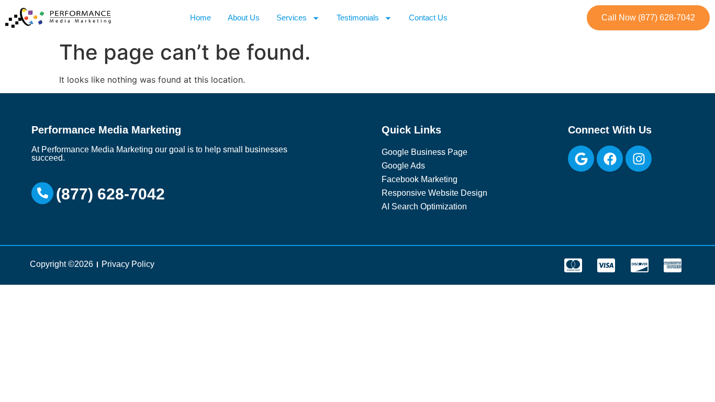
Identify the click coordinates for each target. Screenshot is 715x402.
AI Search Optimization (424, 206)
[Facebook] (610, 159)
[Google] (581, 159)
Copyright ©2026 (61, 264)
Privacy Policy (128, 264)
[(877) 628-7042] (42, 193)
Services (291, 17)
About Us (244, 17)
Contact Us (428, 17)
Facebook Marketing (419, 179)
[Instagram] (638, 159)
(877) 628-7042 (110, 194)
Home (200, 17)
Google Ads (403, 165)
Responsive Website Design (434, 192)
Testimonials (358, 17)
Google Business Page (424, 152)
